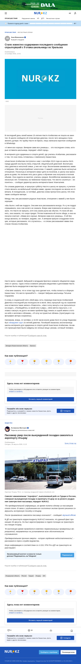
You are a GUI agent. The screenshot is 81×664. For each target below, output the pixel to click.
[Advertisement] (40, 118)
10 (58, 593)
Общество (8, 423)
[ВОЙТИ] (75, 13)
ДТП (42, 18)
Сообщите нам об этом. (37, 336)
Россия (24, 576)
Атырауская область (13, 576)
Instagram (67, 411)
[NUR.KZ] (40, 13)
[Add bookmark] (72, 631)
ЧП (38, 18)
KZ (70, 13)
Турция (31, 576)
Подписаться (67, 555)
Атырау (38, 576)
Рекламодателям (68, 652)
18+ (44, 576)
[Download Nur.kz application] (40, 5)
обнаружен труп (16, 323)
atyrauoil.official (69, 515)
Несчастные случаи (53, 18)
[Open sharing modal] (51, 630)
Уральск (32, 346)
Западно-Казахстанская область (17, 346)
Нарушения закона (28, 18)
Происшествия (11, 18)
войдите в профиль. (16, 391)
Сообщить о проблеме (49, 652)
